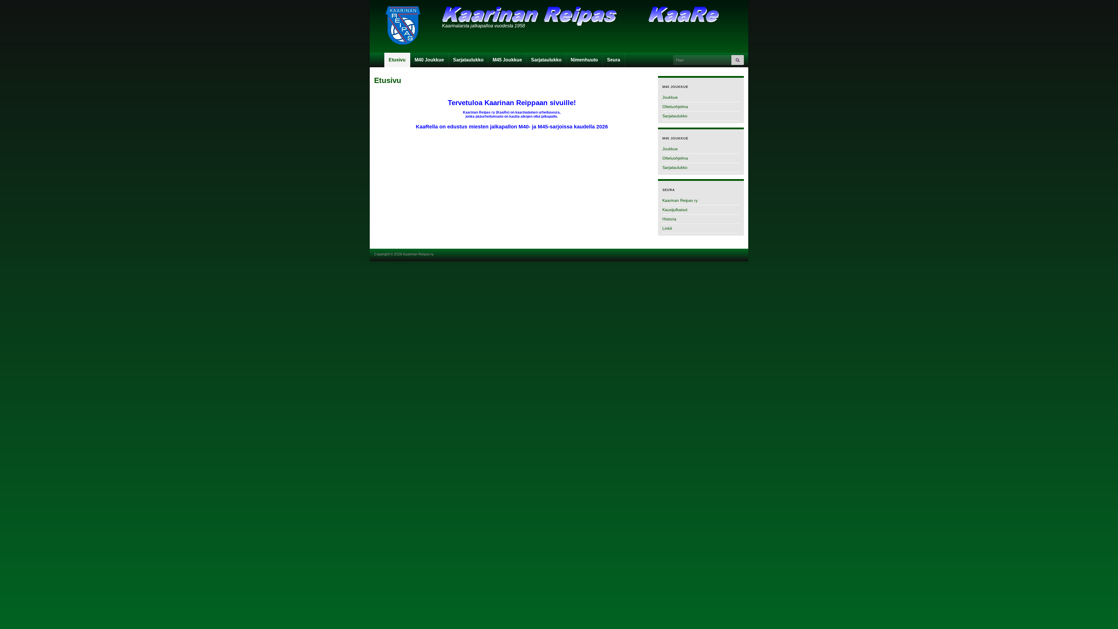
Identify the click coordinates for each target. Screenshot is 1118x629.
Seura (613, 59)
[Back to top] (1105, 616)
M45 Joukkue (507, 59)
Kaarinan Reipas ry (680, 200)
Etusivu (397, 59)
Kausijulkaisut (674, 209)
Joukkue (670, 97)
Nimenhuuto (584, 59)
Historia (669, 219)
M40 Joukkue (429, 59)
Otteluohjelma (675, 106)
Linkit (667, 228)
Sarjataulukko (468, 59)
